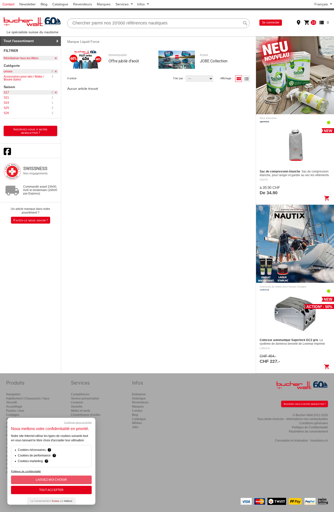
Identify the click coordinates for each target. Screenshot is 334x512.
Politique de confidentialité (26, 471)
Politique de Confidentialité (310, 427)
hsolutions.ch (319, 440)
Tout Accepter (51, 490)
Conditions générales (313, 423)
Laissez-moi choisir (51, 479)
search (245, 23)
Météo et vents (80, 410)
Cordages (12, 415)
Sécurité (11, 402)
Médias (137, 423)
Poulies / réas (15, 410)
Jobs (135, 427)
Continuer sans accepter (78, 422)
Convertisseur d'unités (85, 415)
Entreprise (139, 394)
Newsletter (27, 4)
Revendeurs (82, 4)
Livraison (77, 402)
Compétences (80, 394)
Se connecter (270, 22)
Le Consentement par (51, 501)
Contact (8, 4)
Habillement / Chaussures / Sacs (27, 398)
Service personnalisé (85, 398)
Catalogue (60, 4)
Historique (139, 398)
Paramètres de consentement (308, 431)
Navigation (13, 394)
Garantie (76, 406)
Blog (44, 4)
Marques (104, 4)
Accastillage (14, 406)
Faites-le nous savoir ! (30, 220)
